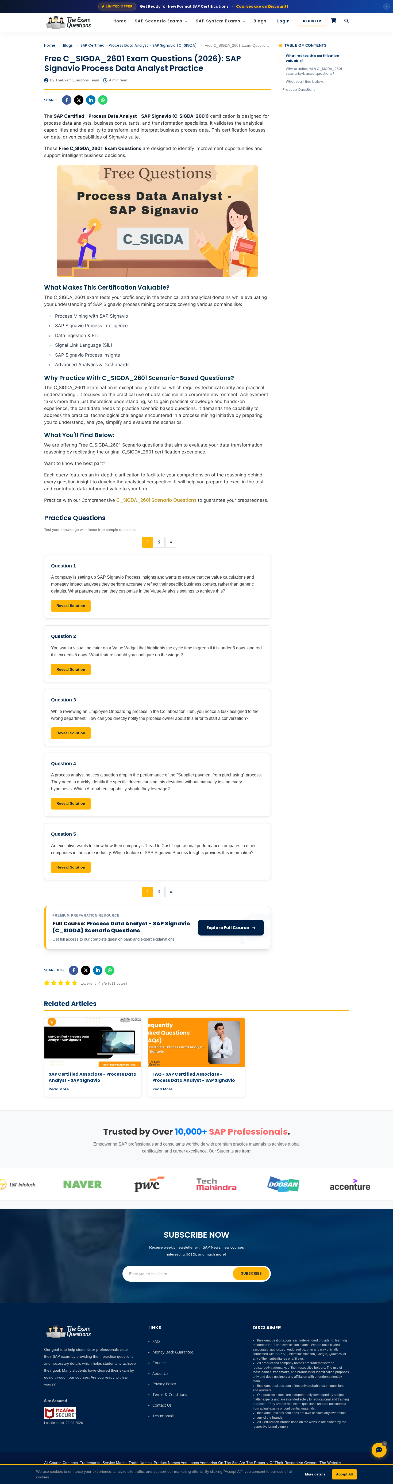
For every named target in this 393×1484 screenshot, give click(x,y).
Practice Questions (299, 89)
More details (315, 1474)
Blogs (260, 21)
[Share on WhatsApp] (102, 100)
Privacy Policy (164, 1383)
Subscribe (251, 1273)
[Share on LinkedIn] (90, 100)
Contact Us (162, 1405)
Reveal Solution (70, 605)
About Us (160, 1373)
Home (120, 21)
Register (312, 21)
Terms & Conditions (169, 1394)
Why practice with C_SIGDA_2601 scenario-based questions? (314, 71)
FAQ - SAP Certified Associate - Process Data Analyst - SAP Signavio (193, 1077)
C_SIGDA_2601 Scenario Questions (156, 500)
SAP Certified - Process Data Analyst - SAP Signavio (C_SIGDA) (138, 45)
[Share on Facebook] (66, 100)
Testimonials (163, 1415)
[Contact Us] (379, 1450)
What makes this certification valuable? (312, 58)
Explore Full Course (227, 928)
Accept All (344, 1474)
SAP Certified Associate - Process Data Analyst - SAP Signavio (93, 1077)
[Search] (346, 21)
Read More (59, 1089)
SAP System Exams (218, 21)
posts (191, 1254)
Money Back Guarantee (172, 1352)
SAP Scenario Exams (159, 21)
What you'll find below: (305, 81)
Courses (159, 1362)
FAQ (156, 1341)
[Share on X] (78, 100)
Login (283, 21)
